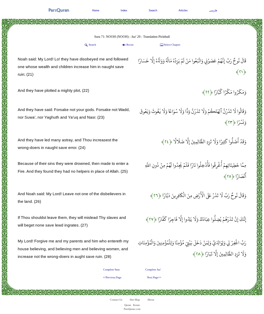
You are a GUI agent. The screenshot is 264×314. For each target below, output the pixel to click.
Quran (127, 305)
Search (153, 10)
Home (95, 10)
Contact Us (116, 299)
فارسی (213, 10)
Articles (183, 10)
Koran (136, 305)
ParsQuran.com (132, 308)
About (150, 299)
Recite (130, 44)
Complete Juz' (153, 269)
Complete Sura (111, 269)
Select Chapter (172, 44)
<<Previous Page (112, 277)
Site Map (135, 299)
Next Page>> (154, 277)
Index (124, 10)
